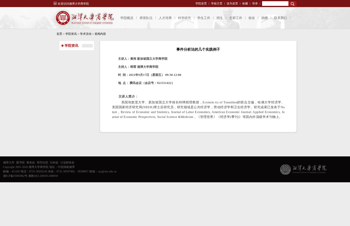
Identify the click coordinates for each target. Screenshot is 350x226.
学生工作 (203, 18)
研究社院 (42, 162)
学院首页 (201, 3)
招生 (220, 18)
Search (292, 3)
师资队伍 (146, 18)
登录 (255, 3)
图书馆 (20, 162)
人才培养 (165, 18)
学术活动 (85, 33)
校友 (252, 18)
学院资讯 (71, 33)
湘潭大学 (8, 162)
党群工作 (235, 18)
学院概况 (126, 18)
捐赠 (264, 18)
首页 (59, 33)
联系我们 (280, 18)
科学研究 (184, 18)
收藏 (245, 3)
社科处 (54, 162)
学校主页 (216, 3)
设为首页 (232, 3)
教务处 (31, 162)
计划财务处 (67, 162)
